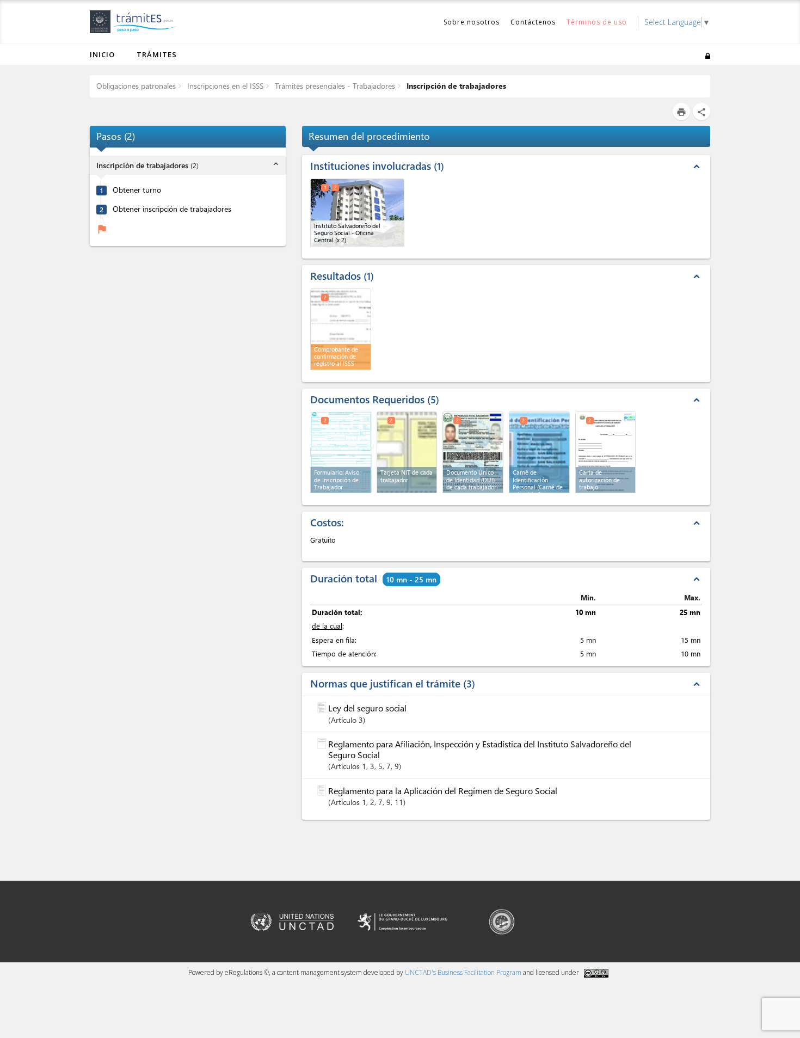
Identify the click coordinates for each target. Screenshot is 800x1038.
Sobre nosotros (472, 22)
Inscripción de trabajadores (455, 86)
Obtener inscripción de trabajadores (172, 209)
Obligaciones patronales (136, 86)
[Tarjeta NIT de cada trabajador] (407, 452)
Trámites (157, 54)
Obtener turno (137, 190)
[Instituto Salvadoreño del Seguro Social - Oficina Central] (357, 213)
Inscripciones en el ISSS (224, 86)
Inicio (102, 54)
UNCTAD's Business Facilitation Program (463, 972)
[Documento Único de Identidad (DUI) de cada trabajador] (472, 452)
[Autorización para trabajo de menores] (605, 452)
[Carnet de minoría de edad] (539, 452)
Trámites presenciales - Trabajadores (334, 86)
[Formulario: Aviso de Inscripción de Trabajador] (341, 451)
